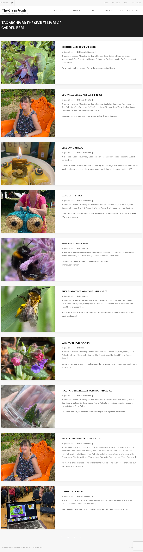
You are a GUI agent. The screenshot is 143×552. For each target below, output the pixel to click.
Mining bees (88, 303)
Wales (82, 406)
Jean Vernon (122, 104)
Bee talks (131, 447)
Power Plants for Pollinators (82, 355)
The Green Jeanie (112, 59)
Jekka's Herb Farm (109, 451)
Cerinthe (112, 56)
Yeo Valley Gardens (70, 110)
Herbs (78, 451)
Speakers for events (122, 454)
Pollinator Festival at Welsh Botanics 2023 (87, 390)
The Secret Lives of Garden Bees (103, 107)
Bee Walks (66, 451)
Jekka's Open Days (69, 454)
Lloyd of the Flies (72, 195)
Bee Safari (108, 104)
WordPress (39, 548)
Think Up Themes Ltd (17, 548)
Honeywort (121, 56)
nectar (125, 352)
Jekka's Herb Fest (125, 451)
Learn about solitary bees (72, 303)
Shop (106, 3)
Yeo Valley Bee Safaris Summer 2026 (82, 95)
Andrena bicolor (85, 300)
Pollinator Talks (84, 454)
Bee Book (68, 157)
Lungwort (118, 352)
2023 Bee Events (71, 447)
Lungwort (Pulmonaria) (76, 343)
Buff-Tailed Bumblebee (75, 243)
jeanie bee (68, 52)
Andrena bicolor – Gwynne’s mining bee (84, 291)
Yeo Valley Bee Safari (125, 107)
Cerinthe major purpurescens (79, 47)
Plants (81, 52)
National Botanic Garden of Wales (79, 403)
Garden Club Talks (72, 491)
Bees (106, 56)
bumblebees (97, 252)
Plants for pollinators (86, 59)
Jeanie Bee (72, 59)
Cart (125, 3)
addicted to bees (71, 56)
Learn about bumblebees (124, 252)
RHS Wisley (86, 208)
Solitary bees (108, 303)
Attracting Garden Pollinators (91, 56)
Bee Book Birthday (72, 147)
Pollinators (89, 52)
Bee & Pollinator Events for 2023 (81, 438)
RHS (79, 208)
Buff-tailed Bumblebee (82, 252)
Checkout (116, 3)
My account (136, 3)
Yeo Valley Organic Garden (89, 110)
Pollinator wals (98, 454)
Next (81, 536)
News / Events (85, 100)
